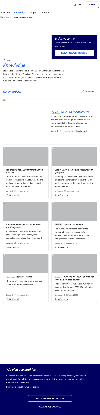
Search (80, 4)
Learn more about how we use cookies (22, 387)
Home (8, 60)
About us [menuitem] (46, 12)
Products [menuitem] (5, 12)
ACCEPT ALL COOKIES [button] (50, 406)
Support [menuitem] (33, 12)
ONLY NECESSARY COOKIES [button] (50, 398)
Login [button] (92, 4)
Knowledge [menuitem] (19, 12)
